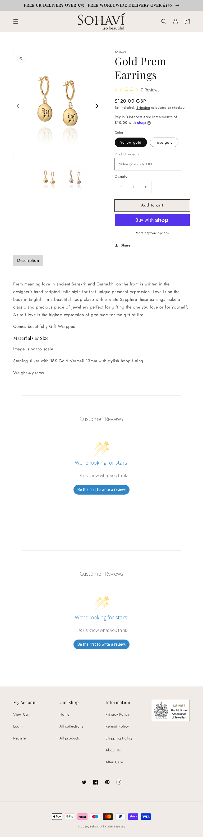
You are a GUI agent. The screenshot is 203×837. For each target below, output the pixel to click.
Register (20, 738)
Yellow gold (130, 142)
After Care (114, 762)
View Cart (21, 714)
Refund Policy (117, 726)
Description (28, 260)
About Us (113, 750)
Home (64, 714)
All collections (71, 726)
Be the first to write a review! (101, 489)
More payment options (152, 233)
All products (69, 738)
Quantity (121, 176)
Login (18, 726)
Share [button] (126, 245)
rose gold (164, 142)
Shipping (143, 107)
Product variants (127, 154)
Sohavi (94, 827)
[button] (16, 21)
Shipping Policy (119, 738)
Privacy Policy (117, 714)
